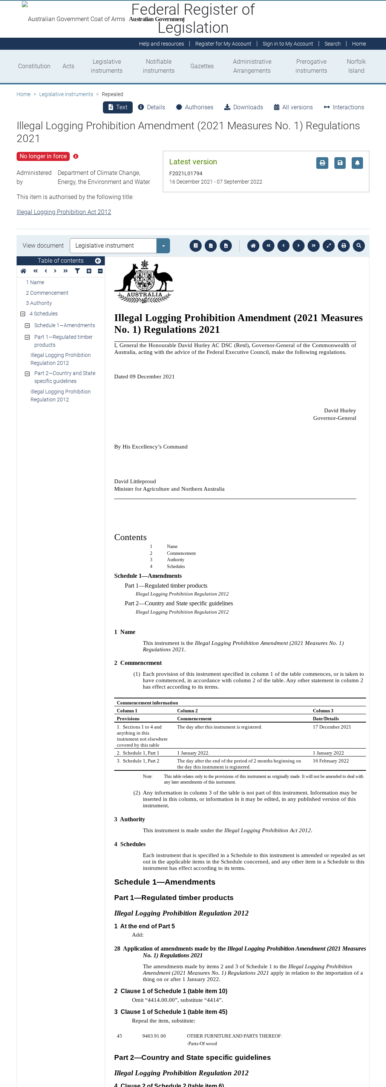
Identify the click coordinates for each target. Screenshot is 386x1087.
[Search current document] (359, 246)
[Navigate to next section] (299, 246)
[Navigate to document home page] (23, 271)
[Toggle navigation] (98, 261)
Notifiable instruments (159, 66)
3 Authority (39, 303)
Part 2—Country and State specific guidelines (64, 377)
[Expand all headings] (89, 271)
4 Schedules (44, 314)
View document (43, 245)
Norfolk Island (356, 66)
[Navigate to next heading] (55, 271)
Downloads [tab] (248, 107)
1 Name (35, 282)
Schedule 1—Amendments (64, 325)
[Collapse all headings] (100, 271)
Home (24, 94)
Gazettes (202, 66)
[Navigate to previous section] (283, 246)
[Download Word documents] (226, 246)
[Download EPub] (196, 246)
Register (223, 44)
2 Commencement (47, 293)
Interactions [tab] (348, 107)
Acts (68, 66)
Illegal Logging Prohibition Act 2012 (64, 212)
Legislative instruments (107, 66)
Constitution (34, 66)
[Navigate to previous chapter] (268, 246)
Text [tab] (121, 107)
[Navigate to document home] (253, 246)
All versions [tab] (297, 107)
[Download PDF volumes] (211, 246)
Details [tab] (156, 107)
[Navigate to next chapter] (314, 246)
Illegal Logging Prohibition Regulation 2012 (61, 359)
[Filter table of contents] (77, 271)
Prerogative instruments (311, 66)
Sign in (288, 44)
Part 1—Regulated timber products (63, 341)
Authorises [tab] (199, 107)
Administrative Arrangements (252, 66)
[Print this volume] (344, 246)
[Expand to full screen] (329, 246)
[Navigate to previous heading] (46, 271)
